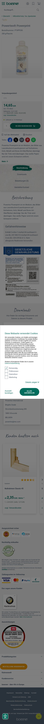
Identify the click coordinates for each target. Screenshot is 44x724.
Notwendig (13, 368)
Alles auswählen (29, 392)
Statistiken (13, 374)
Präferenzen (13, 371)
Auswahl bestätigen (9, 392)
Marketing (13, 377)
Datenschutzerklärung (12, 363)
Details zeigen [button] (31, 382)
